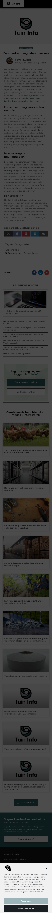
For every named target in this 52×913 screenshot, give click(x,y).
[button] (46, 868)
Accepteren (26, 901)
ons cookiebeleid (36, 892)
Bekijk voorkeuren (26, 908)
